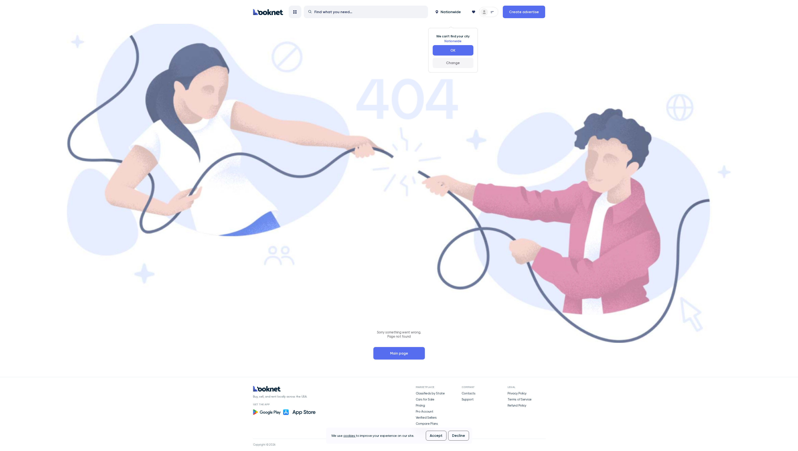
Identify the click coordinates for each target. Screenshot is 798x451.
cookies (349, 436)
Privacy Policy (517, 393)
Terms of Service (520, 399)
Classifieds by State (430, 393)
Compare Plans (427, 424)
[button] (448, 12)
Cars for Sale (425, 399)
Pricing (420, 405)
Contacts (468, 393)
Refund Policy (517, 405)
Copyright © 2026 (264, 444)
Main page (399, 353)
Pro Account (424, 411)
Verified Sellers (426, 417)
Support (468, 399)
